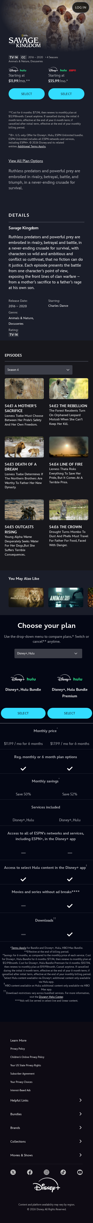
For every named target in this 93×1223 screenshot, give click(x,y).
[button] (46, 1100)
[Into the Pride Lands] (26, 597)
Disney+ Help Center (51, 996)
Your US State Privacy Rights (25, 1065)
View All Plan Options (26, 161)
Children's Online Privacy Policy (27, 1057)
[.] (13, 1172)
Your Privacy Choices (21, 1082)
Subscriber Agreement (22, 1073)
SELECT (26, 94)
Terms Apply (19, 947)
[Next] (85, 597)
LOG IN (80, 7)
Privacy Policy (17, 1048)
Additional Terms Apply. (32, 146)
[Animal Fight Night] (65, 597)
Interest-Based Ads (20, 1090)
